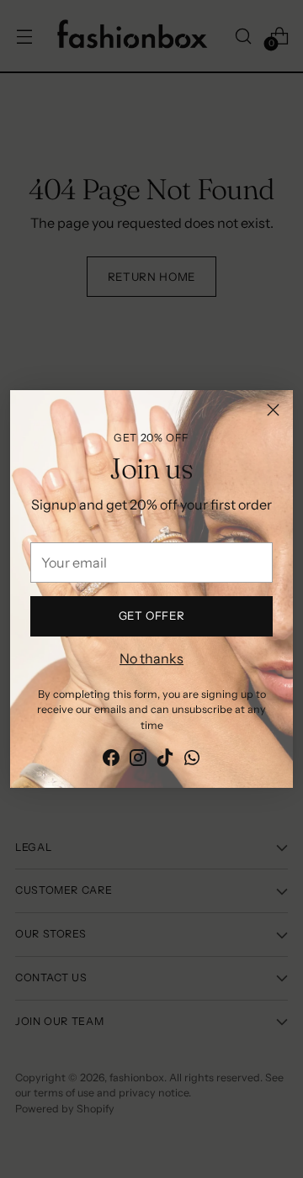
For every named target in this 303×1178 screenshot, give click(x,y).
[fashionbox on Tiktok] (165, 760)
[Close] (273, 410)
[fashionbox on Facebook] (111, 760)
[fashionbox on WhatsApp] (192, 760)
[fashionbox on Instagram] (138, 760)
